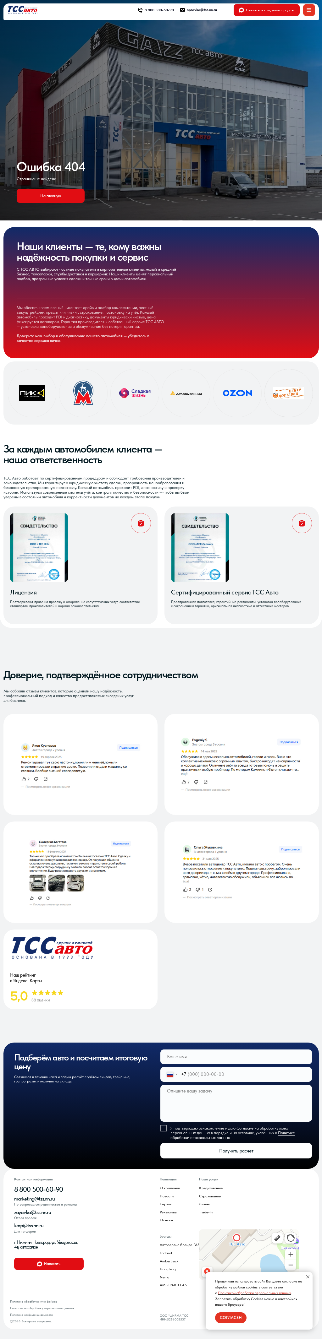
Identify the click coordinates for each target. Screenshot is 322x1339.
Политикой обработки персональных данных (254, 1293)
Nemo (164, 1277)
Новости (167, 1196)
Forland (166, 1253)
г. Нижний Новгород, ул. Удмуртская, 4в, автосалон (46, 1244)
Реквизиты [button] (168, 1212)
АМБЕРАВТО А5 (173, 1285)
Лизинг (204, 1204)
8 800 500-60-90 (38, 1189)
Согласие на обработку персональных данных (42, 1308)
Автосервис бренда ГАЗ (180, 1245)
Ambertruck (169, 1261)
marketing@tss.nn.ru (34, 1198)
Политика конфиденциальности (31, 1314)
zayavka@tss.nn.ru (32, 1212)
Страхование (210, 1196)
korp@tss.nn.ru (28, 1225)
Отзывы (166, 1220)
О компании (170, 1188)
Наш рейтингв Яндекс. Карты (26, 978)
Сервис (166, 1204)
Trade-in (206, 1212)
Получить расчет (236, 1151)
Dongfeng (168, 1269)
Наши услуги (208, 1179)
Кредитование (211, 1188)
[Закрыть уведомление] (308, 1277)
